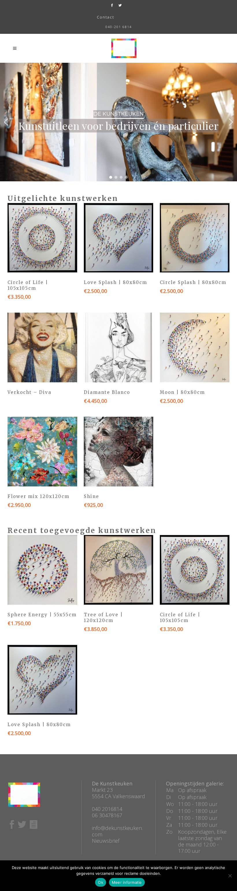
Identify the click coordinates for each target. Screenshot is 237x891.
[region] (118, 122)
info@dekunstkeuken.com (117, 831)
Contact (105, 17)
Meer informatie (127, 882)
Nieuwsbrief (105, 840)
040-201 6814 (118, 27)
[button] (6, 122)
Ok (100, 882)
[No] (230, 876)
